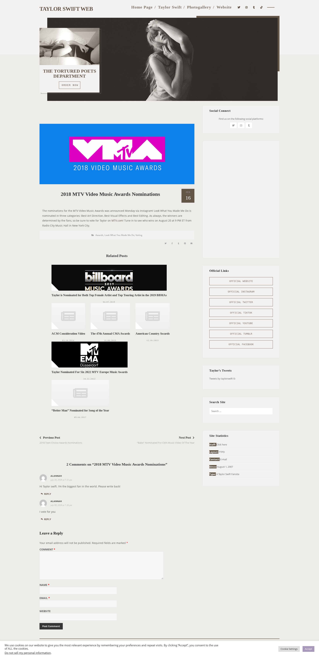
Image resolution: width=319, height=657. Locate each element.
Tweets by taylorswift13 (222, 378)
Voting (139, 235)
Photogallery (199, 7)
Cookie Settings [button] (289, 649)
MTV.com (117, 220)
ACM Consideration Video (68, 333)
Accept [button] (308, 649)
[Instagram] (246, 7)
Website (224, 7)
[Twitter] (239, 7)
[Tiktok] (261, 7)
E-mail (223, 459)
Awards (99, 235)
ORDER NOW (70, 85)
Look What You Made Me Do (119, 235)
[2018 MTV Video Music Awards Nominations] (165, 243)
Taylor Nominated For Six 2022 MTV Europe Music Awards (90, 372)
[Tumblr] (254, 7)
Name (44, 585)
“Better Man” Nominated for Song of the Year (80, 410)
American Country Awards (153, 333)
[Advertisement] (117, 113)
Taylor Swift (170, 7)
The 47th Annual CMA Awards (110, 333)
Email (45, 598)
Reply (47, 494)
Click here (221, 444)
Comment (47, 549)
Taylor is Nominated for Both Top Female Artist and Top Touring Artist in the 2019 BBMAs (109, 295)
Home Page (142, 7)
